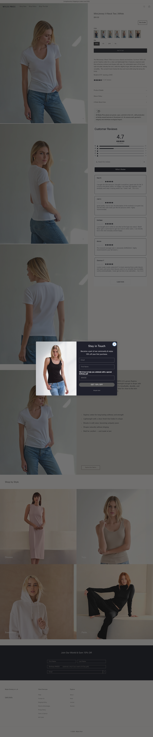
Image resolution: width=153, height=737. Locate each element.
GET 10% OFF (97, 385)
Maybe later (96, 390)
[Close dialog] (114, 344)
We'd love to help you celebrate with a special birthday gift (95, 373)
